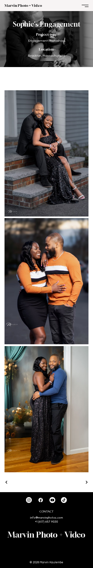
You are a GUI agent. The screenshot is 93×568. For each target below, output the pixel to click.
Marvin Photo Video (23, 5)
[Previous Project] (7, 482)
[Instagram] (29, 500)
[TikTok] (64, 500)
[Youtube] (52, 500)
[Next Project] (86, 482)
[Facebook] (41, 500)
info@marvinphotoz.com (46, 518)
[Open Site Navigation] (85, 5)
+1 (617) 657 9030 (46, 522)
